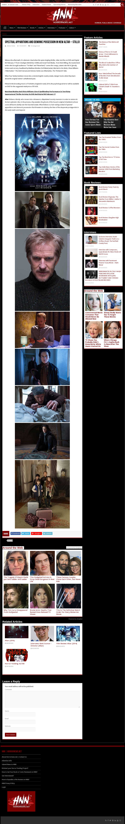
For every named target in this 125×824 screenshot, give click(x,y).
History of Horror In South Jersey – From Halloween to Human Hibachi (108, 54)
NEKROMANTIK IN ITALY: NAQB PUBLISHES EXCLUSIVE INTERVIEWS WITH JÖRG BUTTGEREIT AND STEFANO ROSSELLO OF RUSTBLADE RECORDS (103, 275)
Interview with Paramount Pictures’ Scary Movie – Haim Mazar (108, 263)
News (12, 28)
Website (7, 726)
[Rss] (94, 4)
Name (7, 711)
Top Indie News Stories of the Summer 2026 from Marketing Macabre (109, 169)
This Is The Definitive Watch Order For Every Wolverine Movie (68, 612)
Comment (8, 689)
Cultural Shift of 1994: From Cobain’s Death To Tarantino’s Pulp (109, 86)
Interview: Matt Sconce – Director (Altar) (41, 644)
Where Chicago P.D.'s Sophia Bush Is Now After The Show (111, 343)
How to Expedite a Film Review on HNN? (15, 779)
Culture (71, 28)
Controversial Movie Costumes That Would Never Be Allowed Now (94, 316)
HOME (5, 27)
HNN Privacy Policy (8, 783)
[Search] (122, 4)
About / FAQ (26, 4)
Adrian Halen (11, 46)
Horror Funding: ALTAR (14, 664)
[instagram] (108, 4)
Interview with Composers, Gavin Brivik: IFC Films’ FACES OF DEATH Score (110, 252)
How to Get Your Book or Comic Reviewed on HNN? (19, 772)
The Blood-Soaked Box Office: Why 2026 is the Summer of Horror (109, 65)
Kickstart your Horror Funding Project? (15, 768)
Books (32, 28)
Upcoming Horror (59, 4)
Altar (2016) (10, 640)
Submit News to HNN (9, 764)
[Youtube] (105, 4)
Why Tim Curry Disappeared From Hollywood (15, 611)
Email (7, 718)
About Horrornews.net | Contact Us (14, 757)
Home (4, 34)
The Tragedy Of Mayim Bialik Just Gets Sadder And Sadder (16, 578)
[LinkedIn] (103, 4)
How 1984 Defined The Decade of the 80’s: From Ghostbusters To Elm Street (109, 76)
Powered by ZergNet (75, 619)
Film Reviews (21, 28)
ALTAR (10, 540)
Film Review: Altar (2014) (66, 643)
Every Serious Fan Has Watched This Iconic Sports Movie (93, 122)
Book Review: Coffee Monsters (109, 208)
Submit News (46, 4)
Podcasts (62, 28)
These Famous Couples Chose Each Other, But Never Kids (68, 579)
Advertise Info (7, 761)
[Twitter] (98, 4)
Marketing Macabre (74, 4)
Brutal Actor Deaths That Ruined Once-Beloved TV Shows (40, 612)
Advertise (36, 4)
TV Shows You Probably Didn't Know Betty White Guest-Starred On (93, 343)
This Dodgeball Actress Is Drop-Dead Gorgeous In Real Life (42, 579)
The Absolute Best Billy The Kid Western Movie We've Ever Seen (111, 123)
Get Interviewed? (8, 776)
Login (4, 787)
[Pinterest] (101, 4)
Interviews (51, 28)
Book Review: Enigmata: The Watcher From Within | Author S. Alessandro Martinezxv (110, 199)
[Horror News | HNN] (62, 15)
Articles (41, 28)
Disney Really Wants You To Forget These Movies (112, 315)
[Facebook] (96, 4)
